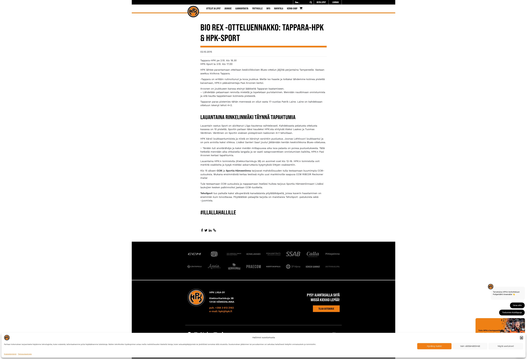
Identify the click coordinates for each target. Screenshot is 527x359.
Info (268, 8)
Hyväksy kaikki (434, 346)
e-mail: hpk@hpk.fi (220, 311)
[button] (521, 337)
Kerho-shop (292, 8)
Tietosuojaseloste (25, 354)
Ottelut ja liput (213, 8)
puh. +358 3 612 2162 (221, 307)
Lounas (335, 2)
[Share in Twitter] (205, 230)
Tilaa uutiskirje (326, 308)
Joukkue (228, 8)
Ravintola (278, 8)
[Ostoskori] (301, 9)
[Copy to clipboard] (214, 230)
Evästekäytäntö (10, 354)
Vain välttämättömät (470, 346)
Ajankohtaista (241, 8)
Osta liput (321, 2)
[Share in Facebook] (202, 230)
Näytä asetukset (506, 346)
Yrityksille (257, 8)
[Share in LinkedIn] (210, 230)
